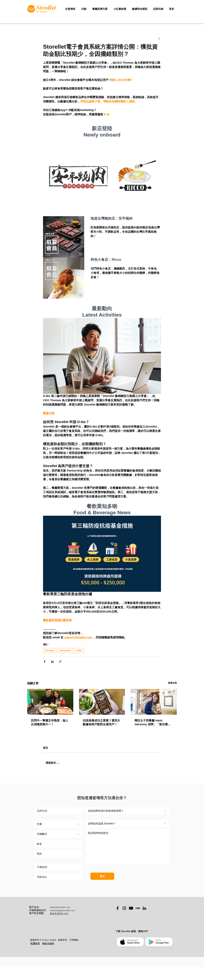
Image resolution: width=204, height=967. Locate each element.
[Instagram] (124, 908)
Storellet (49, 650)
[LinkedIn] (144, 908)
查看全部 (172, 683)
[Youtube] (131, 908)
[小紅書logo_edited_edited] (137, 908)
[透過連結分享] (60, 661)
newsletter (65, 650)
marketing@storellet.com (62, 910)
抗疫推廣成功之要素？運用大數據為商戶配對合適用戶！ (101, 722)
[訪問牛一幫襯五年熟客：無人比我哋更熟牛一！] (50, 702)
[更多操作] (159, 38)
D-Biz (79, 650)
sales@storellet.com (60, 907)
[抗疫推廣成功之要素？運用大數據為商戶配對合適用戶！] (102, 702)
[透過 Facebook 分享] (44, 661)
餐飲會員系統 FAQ (59, 913)
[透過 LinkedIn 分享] (52, 661)
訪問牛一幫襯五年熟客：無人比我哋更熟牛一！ (49, 722)
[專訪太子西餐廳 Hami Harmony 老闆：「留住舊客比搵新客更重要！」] (154, 702)
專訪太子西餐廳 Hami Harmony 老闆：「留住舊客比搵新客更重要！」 (153, 722)
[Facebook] (117, 908)
